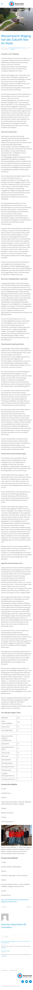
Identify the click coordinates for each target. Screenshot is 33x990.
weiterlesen (3, 947)
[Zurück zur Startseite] (16, 4)
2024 (2, 900)
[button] (2, 4)
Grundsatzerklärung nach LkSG (10, 986)
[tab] (11, 28)
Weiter (29, 907)
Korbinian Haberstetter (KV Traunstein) (17, 48)
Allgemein (13, 49)
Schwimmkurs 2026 (5, 951)
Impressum (4, 970)
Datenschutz (13, 970)
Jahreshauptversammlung (12, 900)
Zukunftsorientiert (11, 902)
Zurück (4, 907)
